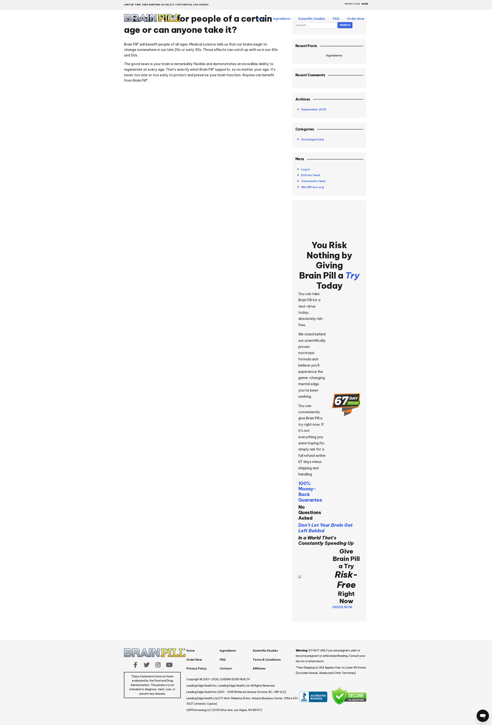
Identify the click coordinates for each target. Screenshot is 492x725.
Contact (226, 668)
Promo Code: (353, 4)
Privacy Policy (196, 668)
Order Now (355, 19)
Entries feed (310, 175)
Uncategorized (312, 139)
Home (261, 19)
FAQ (336, 19)
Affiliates (259, 668)
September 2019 (313, 109)
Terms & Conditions (267, 659)
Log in (305, 169)
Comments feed (313, 181)
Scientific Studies (311, 19)
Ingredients (282, 19)
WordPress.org (312, 187)
